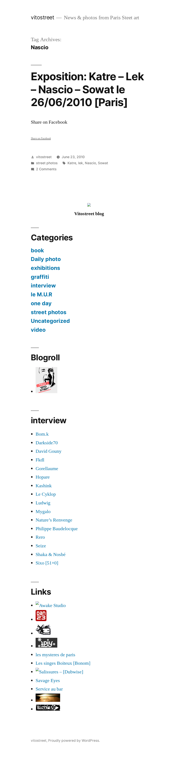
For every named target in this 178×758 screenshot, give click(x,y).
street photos (47, 163)
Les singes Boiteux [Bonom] (63, 663)
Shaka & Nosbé (51, 554)
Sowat (103, 163)
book (37, 250)
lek (80, 163)
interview (43, 285)
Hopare (43, 477)
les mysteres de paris (55, 655)
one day (41, 303)
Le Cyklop (46, 494)
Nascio (90, 163)
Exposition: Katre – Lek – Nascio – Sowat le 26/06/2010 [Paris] (87, 89)
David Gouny (48, 451)
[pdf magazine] (59, 672)
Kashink (44, 486)
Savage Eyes (48, 681)
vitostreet (42, 17)
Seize (41, 546)
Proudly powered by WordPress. (74, 740)
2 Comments (46, 169)
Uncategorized (50, 321)
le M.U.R (41, 294)
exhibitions (45, 268)
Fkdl (40, 460)
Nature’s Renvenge (54, 520)
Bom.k (42, 434)
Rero (40, 537)
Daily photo (46, 259)
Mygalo (43, 512)
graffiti (40, 277)
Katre (72, 163)
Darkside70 (47, 443)
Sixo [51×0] (47, 563)
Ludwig (43, 503)
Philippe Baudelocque (57, 529)
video (38, 329)
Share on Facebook (41, 138)
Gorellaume (47, 469)
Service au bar (49, 689)
